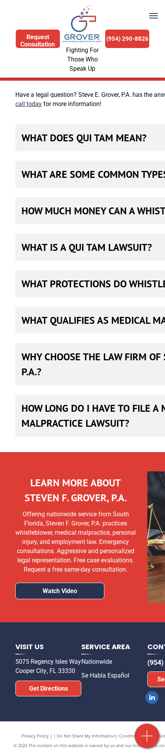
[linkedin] (151, 698)
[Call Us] (147, 740)
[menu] (153, 15)
